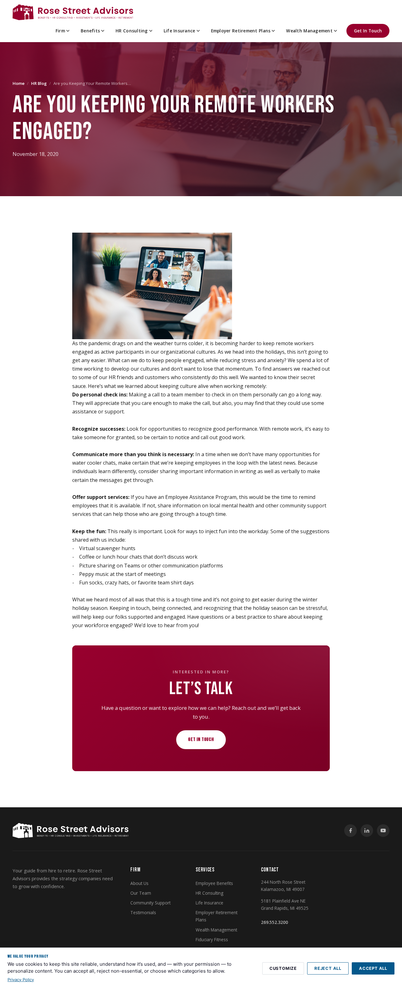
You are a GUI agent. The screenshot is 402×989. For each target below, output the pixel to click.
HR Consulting (132, 31)
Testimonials (143, 912)
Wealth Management (309, 31)
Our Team (140, 893)
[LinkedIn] (367, 830)
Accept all (373, 968)
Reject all (327, 968)
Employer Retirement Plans (241, 31)
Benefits (90, 31)
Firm (60, 31)
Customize (283, 968)
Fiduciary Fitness (212, 939)
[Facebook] (350, 830)
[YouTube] (383, 830)
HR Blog (39, 83)
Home (18, 83)
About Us (139, 883)
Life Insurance (179, 31)
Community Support (150, 903)
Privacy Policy (21, 979)
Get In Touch (368, 31)
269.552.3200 (274, 922)
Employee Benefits (214, 883)
